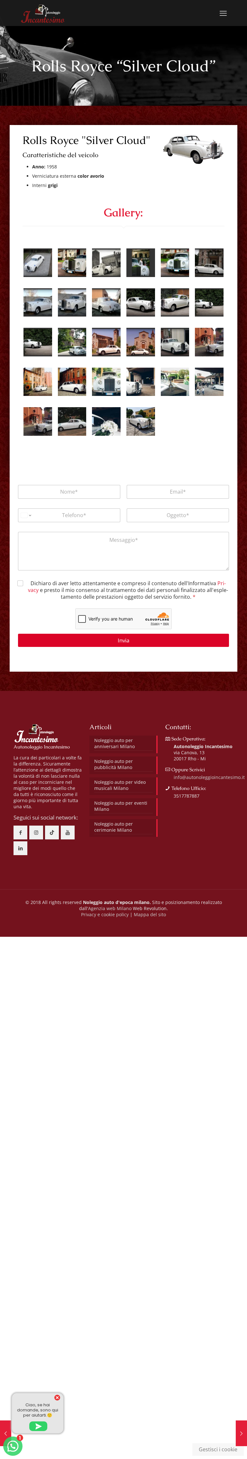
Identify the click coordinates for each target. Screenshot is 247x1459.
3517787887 (186, 796)
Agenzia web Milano (110, 908)
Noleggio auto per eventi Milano (120, 806)
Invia (123, 640)
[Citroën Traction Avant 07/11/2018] (5, 1433)
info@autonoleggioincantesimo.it (209, 777)
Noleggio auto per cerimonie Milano (113, 827)
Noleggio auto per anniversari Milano (114, 743)
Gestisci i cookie (218, 1449)
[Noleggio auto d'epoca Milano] (42, 13)
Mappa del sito (150, 914)
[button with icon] (20, 832)
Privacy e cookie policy (105, 914)
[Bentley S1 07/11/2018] (241, 1433)
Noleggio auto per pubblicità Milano (113, 764)
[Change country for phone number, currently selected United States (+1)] (25, 515)
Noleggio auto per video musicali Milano (120, 785)
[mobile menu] (223, 12)
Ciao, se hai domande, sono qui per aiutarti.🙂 (37, 1410)
